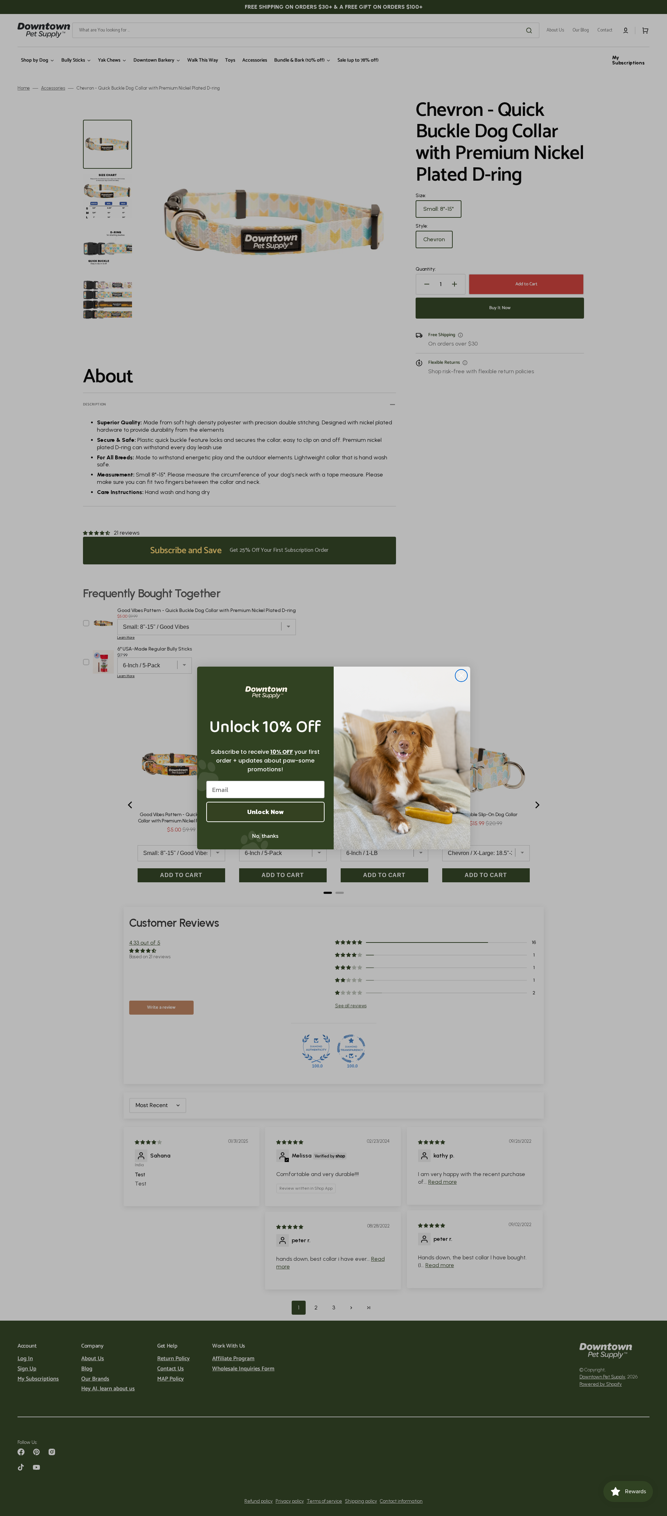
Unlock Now (265, 811)
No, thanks (265, 836)
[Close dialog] (461, 675)
